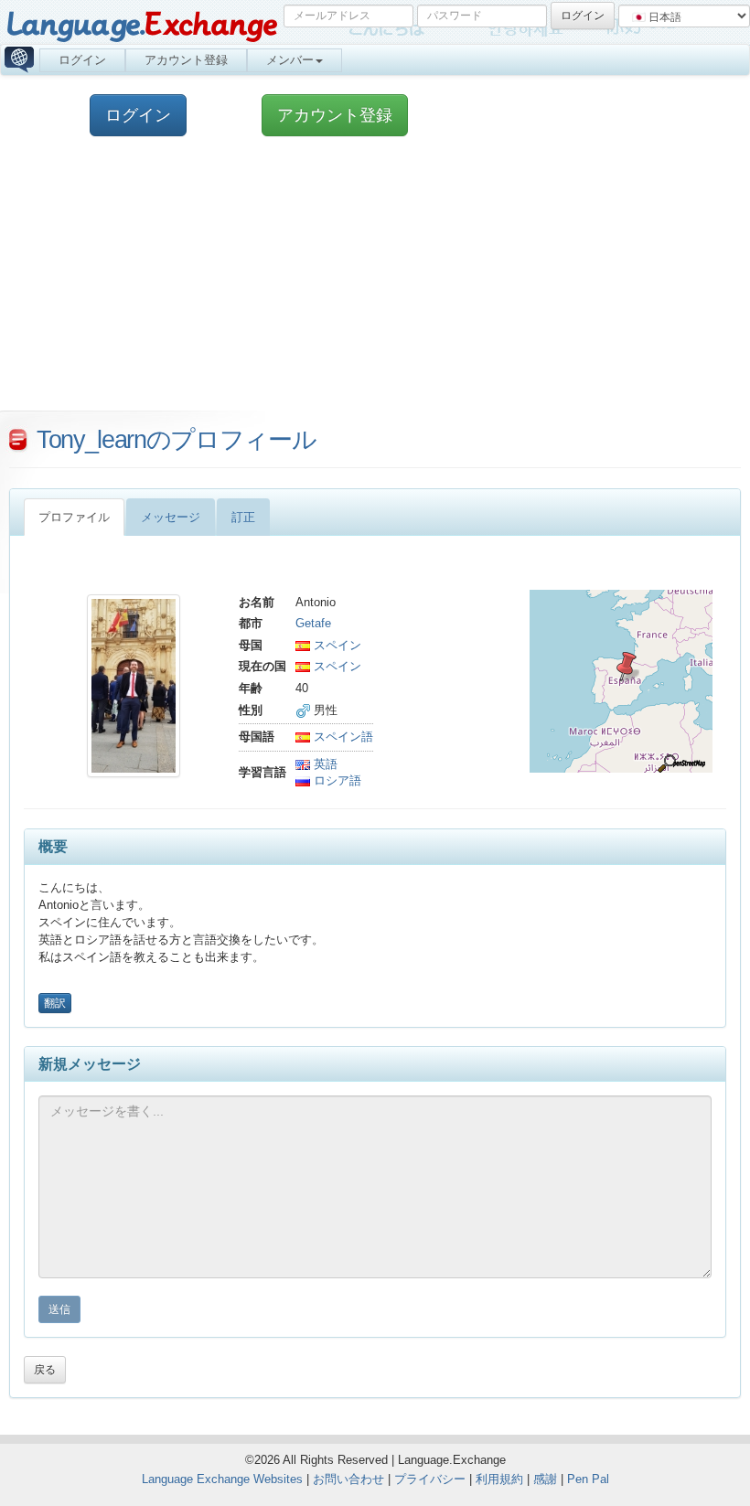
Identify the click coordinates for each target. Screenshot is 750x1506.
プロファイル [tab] (74, 517)
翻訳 (55, 1003)
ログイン (82, 60)
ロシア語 (335, 780)
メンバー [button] (290, 60)
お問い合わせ (348, 1479)
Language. (141, 25)
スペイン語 (341, 736)
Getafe (313, 623)
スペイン (335, 645)
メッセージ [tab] (170, 517)
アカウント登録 (186, 60)
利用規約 (499, 1479)
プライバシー (430, 1479)
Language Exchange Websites (222, 1479)
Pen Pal (588, 1479)
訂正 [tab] (243, 517)
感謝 (545, 1479)
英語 (324, 764)
